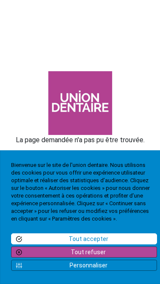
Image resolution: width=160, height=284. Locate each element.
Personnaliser (89, 265)
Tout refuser (88, 252)
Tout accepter (88, 238)
